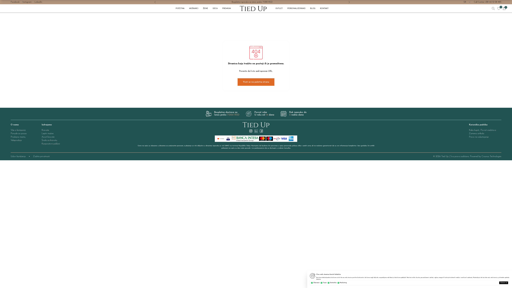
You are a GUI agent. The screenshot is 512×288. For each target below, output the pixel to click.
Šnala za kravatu (49, 140)
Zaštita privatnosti (41, 156)
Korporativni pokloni (51, 144)
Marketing (343, 282)
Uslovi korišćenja (18, 156)
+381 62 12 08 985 (493, 2)
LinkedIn (38, 2)
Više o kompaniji (18, 130)
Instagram (27, 2)
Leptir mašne (47, 133)
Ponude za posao (19, 133)
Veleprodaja (16, 140)
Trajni (325, 282)
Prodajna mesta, (18, 137)
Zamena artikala (476, 133)
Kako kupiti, (474, 130)
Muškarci (193, 8)
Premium (226, 8)
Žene (205, 8)
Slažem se (503, 282)
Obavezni (316, 282)
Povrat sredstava (488, 130)
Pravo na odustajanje (479, 137)
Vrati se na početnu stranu (256, 82)
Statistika (333, 282)
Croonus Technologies (491, 156)
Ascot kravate (48, 137)
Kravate (45, 130)
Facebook (15, 2)
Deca (215, 8)
